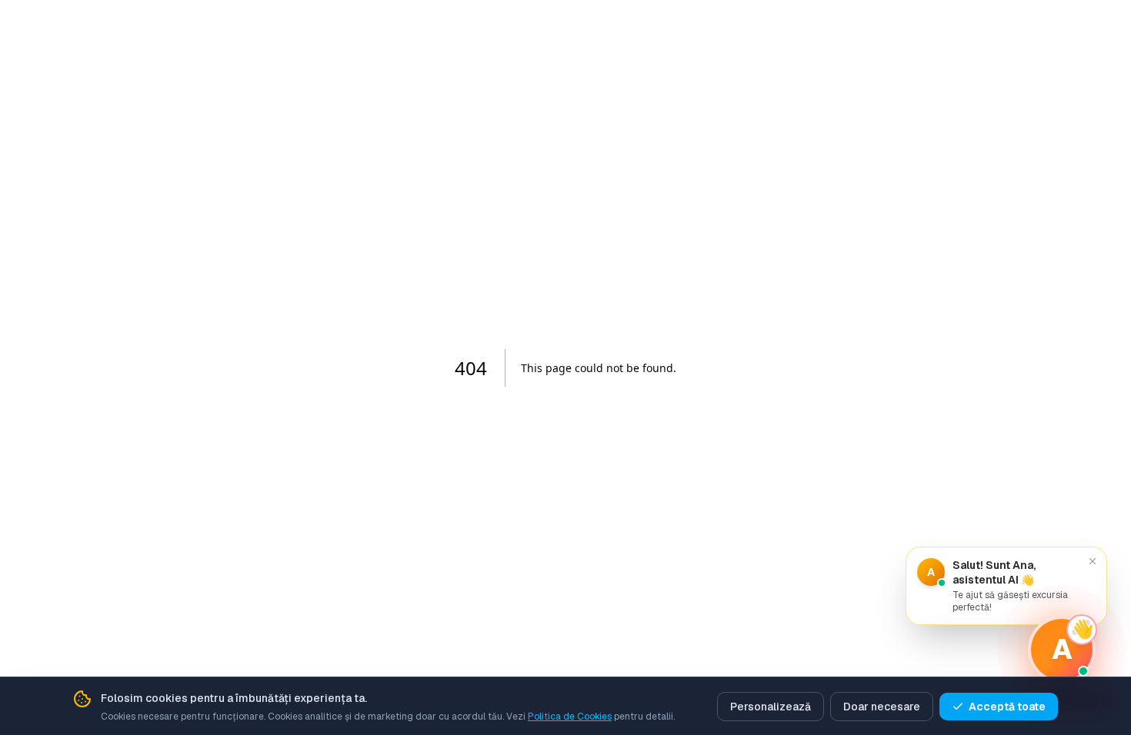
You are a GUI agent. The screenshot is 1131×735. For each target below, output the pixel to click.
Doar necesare (881, 706)
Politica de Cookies (570, 716)
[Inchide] (1092, 561)
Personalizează (770, 706)
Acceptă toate (1007, 706)
